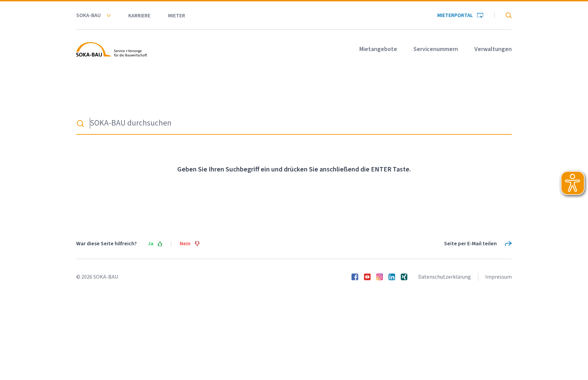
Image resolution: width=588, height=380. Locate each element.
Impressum (498, 277)
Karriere (139, 15)
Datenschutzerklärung (444, 277)
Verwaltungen (493, 49)
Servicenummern (435, 49)
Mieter (176, 15)
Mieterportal (455, 15)
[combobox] (294, 123)
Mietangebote (378, 49)
